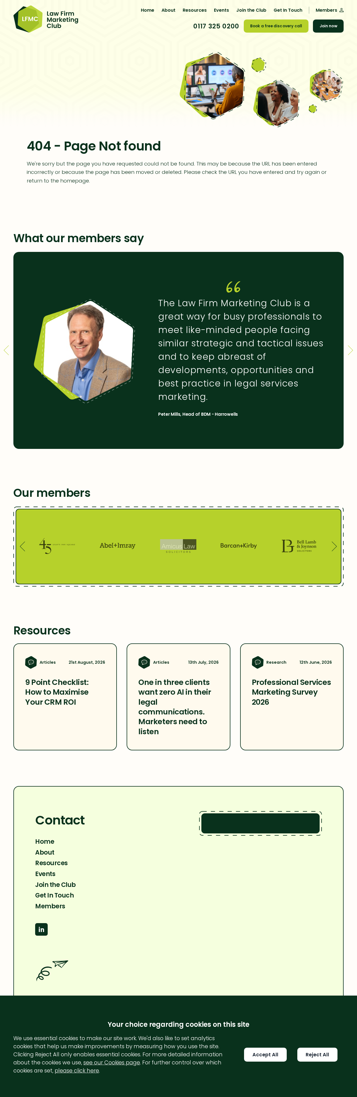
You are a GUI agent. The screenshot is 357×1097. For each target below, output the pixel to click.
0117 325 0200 (216, 26)
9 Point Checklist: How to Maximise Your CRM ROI (57, 692)
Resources (195, 10)
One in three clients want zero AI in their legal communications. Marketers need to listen (174, 707)
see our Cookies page (111, 1062)
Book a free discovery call (276, 26)
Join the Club (251, 10)
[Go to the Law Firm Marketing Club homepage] (45, 19)
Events (221, 10)
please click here (77, 1070)
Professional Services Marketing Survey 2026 (291, 692)
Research (276, 662)
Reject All (317, 1054)
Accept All (265, 1054)
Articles (48, 662)
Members (50, 906)
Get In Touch (288, 10)
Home (147, 10)
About (168, 10)
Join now (328, 26)
